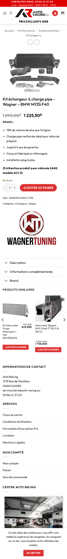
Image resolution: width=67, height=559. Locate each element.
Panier (7, 470)
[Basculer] (6, 263)
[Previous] (3, 327)
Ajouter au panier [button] (15, 347)
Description (18, 263)
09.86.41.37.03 (12, 395)
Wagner (32, 203)
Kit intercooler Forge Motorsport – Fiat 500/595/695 (10, 332)
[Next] (64, 327)
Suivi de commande (15, 477)
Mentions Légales (14, 442)
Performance (26, 30)
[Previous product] (37, 42)
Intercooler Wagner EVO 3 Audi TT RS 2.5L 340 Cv (47, 328)
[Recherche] (10, 13)
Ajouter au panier (38, 187)
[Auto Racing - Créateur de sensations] (32, 13)
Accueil (9, 30)
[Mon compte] (55, 13)
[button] (5, 13)
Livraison (8, 435)
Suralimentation (49, 30)
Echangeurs (33, 35)
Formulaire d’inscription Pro (20, 428)
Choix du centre (13, 415)
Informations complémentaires (31, 272)
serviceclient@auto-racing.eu (21, 390)
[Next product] (30, 42)
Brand (14, 281)
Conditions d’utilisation (17, 421)
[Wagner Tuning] (31, 228)
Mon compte (11, 463)
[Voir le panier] (62, 13)
